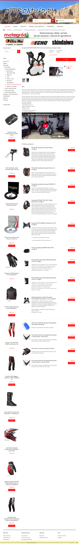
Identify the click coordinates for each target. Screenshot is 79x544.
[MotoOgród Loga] (39, 38)
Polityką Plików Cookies (31, 542)
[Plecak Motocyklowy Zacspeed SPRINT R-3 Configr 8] (26, 189)
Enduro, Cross (10, 78)
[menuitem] (7, 26)
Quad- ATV (6, 61)
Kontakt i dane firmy (62, 535)
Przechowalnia (6, 539)
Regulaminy (42, 535)
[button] (68, 66)
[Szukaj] (52, 20)
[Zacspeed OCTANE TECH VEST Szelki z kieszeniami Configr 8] (26, 205)
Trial (8, 77)
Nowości (5, 98)
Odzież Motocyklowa (10, 92)
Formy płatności (24, 535)
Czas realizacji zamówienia (26, 539)
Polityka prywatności (44, 537)
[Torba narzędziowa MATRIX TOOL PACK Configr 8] (26, 251)
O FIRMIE (59, 537)
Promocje (5, 100)
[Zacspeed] (56, 71)
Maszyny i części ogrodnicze (10, 94)
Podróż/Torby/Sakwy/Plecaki (14, 84)
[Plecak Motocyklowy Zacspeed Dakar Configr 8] (26, 152)
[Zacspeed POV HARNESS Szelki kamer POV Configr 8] (26, 225)
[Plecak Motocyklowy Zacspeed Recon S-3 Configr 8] (26, 172)
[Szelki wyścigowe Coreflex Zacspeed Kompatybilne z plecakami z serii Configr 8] (26, 300)
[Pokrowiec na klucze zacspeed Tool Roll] (26, 352)
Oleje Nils (9, 75)
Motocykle (5, 65)
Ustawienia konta (6, 537)
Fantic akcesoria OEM (10, 88)
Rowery (5, 63)
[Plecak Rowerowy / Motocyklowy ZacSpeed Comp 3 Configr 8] (26, 281)
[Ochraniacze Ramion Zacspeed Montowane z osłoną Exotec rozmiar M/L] (26, 337)
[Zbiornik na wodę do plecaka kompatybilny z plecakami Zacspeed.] (26, 326)
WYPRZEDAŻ (6, 96)
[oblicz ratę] (68, 68)
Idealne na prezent (12, 86)
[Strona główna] (30, 11)
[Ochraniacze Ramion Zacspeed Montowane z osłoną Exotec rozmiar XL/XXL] (26, 363)
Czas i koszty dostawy (25, 537)
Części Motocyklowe (10, 69)
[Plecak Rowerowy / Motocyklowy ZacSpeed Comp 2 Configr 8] (26, 263)
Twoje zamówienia (7, 535)
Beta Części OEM (9, 90)
